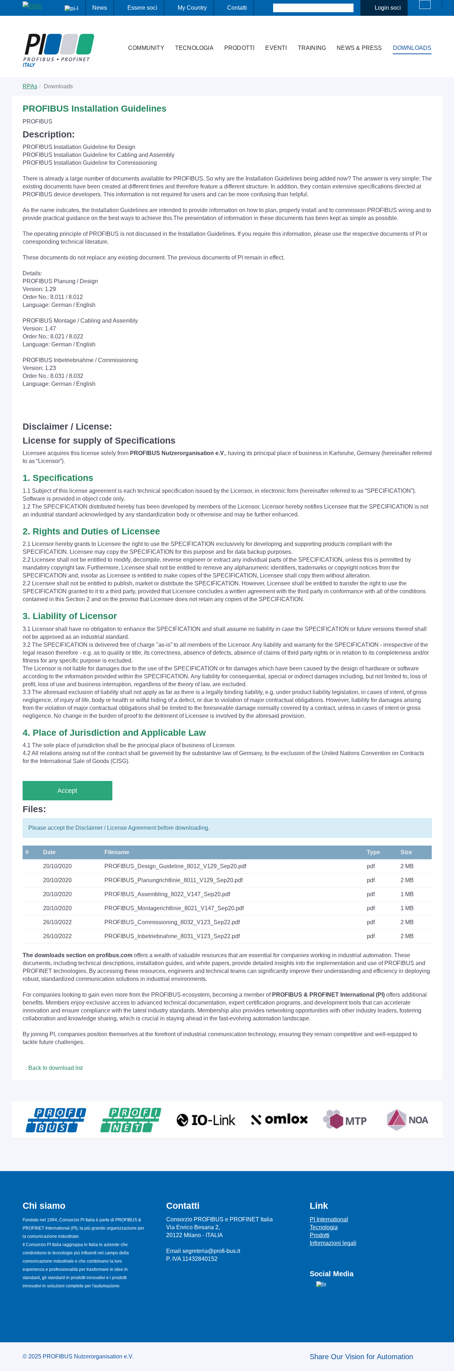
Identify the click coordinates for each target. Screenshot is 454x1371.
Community (146, 48)
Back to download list (55, 1068)
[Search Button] (267, 8)
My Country (192, 8)
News (99, 8)
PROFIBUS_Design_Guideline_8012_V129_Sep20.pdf (175, 866)
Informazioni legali (333, 1243)
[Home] (115, 33)
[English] (425, 4)
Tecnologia (194, 48)
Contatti (237, 8)
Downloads (412, 48)
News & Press (359, 48)
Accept (67, 790)
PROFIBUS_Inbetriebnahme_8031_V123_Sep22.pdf (172, 936)
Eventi (276, 48)
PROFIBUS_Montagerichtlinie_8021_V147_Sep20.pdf (174, 908)
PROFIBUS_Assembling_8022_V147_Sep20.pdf (167, 894)
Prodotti (239, 48)
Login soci (388, 8)
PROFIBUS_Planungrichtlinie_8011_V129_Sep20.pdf (173, 880)
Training (312, 48)
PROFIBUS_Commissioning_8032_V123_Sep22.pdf (172, 922)
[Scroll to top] (445, 1360)
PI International (329, 1219)
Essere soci (142, 8)
